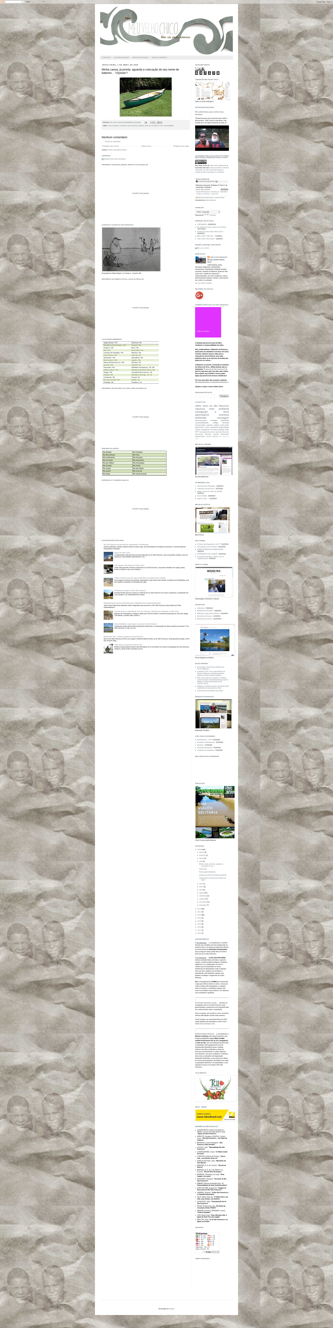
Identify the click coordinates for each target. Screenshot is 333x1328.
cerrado (214, 429)
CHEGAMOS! (202, 224)
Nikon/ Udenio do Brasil (205, 1034)
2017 (199, 930)
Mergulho (200, 745)
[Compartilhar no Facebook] (158, 122)
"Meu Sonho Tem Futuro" (206, 239)
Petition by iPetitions (203, 331)
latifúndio (215, 436)
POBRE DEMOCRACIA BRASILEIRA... (210, 549)
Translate (212, 215)
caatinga (221, 429)
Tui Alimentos (201, 958)
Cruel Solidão (202, 496)
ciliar (227, 429)
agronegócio (202, 414)
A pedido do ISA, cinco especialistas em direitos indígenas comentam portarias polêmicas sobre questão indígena (211, 673)
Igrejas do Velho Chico (122, 553)
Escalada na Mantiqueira (206, 742)
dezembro (203, 905)
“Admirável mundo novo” (205, 489)
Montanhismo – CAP (204, 740)
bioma (212, 432)
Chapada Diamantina (204, 748)
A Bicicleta (200, 608)
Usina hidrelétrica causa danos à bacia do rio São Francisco (135, 624)
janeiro (202, 852)
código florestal (221, 423)
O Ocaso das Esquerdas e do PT (208, 544)
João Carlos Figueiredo (117, 122)
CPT (197, 432)
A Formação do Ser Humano (207, 547)
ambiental (200, 417)
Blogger (171, 1309)
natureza (147, 125)
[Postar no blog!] (153, 122)
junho (201, 887)
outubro (202, 899)
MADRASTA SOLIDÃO (205, 611)
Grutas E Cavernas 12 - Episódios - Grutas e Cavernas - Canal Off (212, 193)
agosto (201, 893)
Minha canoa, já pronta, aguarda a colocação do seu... (211, 865)
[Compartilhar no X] (156, 122)
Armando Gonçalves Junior (206, 1003)
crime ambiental (211, 427)
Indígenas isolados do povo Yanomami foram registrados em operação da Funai (213, 687)
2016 (199, 927)
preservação (200, 425)
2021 (199, 933)
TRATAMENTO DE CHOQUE (207, 554)
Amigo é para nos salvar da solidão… (210, 491)
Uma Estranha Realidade (206, 486)
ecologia (213, 420)
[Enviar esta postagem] (145, 122)
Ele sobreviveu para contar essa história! (211, 227)
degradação (224, 427)
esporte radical (132, 125)
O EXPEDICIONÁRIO (121, 58)
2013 (199, 918)
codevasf (209, 436)
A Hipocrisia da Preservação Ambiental (212, 875)
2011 (199, 912)
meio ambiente (219, 408)
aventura (224, 414)
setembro (202, 896)
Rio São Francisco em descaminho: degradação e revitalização (126, 545)
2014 (199, 921)
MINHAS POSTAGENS (140, 58)
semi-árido (224, 425)
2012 (199, 915)
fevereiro (202, 855)
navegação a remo (157, 125)
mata (217, 432)
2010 (199, 909)
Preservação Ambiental (207, 872)
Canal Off (199, 192)
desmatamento (204, 432)
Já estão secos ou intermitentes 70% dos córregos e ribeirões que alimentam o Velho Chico (146, 611)
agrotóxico (199, 427)
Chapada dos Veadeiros (205, 750)
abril (201, 861)
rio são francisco (219, 405)
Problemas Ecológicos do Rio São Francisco (130, 591)
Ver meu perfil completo (203, 283)
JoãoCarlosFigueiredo (206, 181)
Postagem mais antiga (181, 146)
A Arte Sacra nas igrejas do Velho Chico (128, 645)
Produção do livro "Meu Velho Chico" (210, 232)
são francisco (224, 432)
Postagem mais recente (110, 146)
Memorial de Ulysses (204, 616)
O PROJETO (106, 58)
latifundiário (225, 434)
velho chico (201, 405)
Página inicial (146, 146)
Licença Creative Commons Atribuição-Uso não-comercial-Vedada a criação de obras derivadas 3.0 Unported (212, 170)
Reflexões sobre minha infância (208, 613)
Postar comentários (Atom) (117, 150)
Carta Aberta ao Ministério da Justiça (210, 691)
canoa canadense (113, 125)
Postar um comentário (112, 141)
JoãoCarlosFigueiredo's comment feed (210, 198)
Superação (203, 869)
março (201, 858)
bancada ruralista (212, 434)
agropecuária (200, 436)
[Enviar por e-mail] (151, 122)
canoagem (123, 125)
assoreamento (201, 420)
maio (201, 884)
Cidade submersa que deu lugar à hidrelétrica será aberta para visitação (140, 578)
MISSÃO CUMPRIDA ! (159, 58)
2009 (199, 849)
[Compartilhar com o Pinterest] (161, 122)
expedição (140, 125)
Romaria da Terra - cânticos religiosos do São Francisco (123, 637)
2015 (199, 924)
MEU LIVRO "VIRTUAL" (205, 236)
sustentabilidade (169, 125)
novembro (203, 902)
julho (201, 890)
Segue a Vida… (202, 498)
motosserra (199, 434)
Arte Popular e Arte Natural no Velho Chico (129, 565)
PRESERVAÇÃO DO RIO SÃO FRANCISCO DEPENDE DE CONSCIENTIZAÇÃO (132, 603)
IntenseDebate (210, 200)
